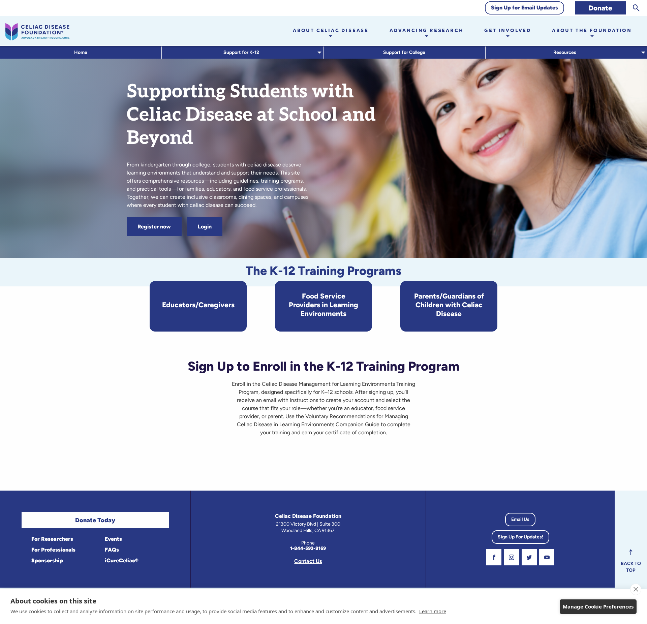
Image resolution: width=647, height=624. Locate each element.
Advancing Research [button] (426, 30)
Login (205, 226)
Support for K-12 (241, 52)
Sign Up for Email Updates (524, 7)
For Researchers (51, 539)
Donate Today (95, 520)
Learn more (432, 611)
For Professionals (52, 550)
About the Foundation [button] (592, 30)
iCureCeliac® (120, 560)
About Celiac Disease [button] (331, 30)
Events (112, 539)
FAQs (111, 550)
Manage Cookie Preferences (598, 606)
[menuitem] (81, 52)
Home (80, 52)
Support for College (404, 52)
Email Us (520, 519)
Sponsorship (46, 560)
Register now (154, 226)
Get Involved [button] (507, 30)
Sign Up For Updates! (520, 537)
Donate (600, 8)
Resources (564, 52)
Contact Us (308, 561)
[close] (635, 589)
